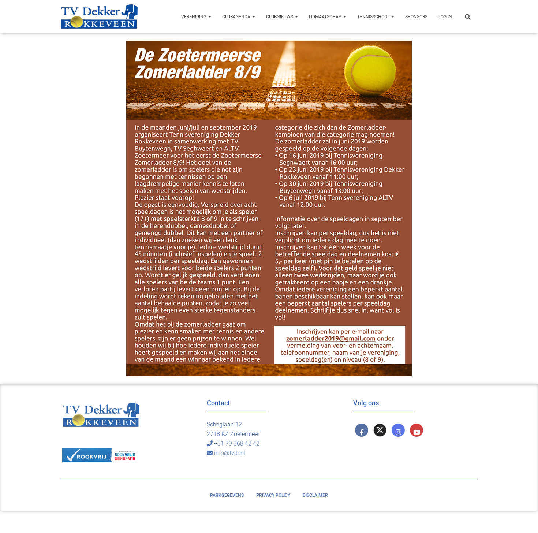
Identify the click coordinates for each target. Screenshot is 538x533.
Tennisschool (374, 16)
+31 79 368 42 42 (236, 443)
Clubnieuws (280, 16)
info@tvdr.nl (229, 453)
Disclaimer (315, 495)
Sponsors (416, 16)
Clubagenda (236, 16)
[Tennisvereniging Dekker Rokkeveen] (99, 17)
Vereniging (194, 16)
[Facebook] (361, 430)
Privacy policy (273, 495)
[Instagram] (398, 430)
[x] (379, 430)
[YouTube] (416, 430)
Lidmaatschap (326, 16)
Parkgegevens (227, 495)
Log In (445, 16)
